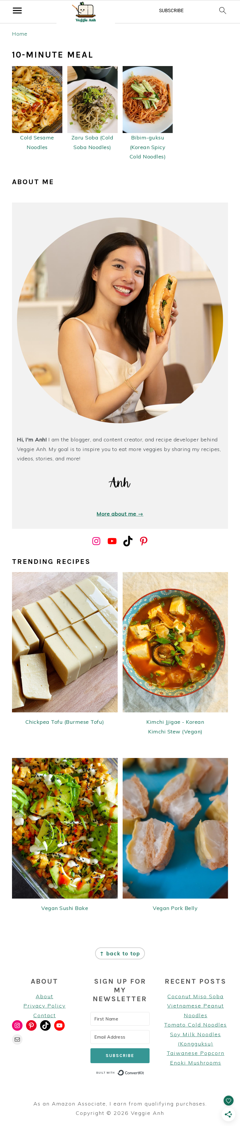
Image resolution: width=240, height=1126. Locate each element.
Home (19, 33)
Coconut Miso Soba (195, 996)
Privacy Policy (44, 1005)
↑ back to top (120, 953)
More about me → (120, 513)
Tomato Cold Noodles (195, 1024)
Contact (44, 1015)
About (44, 996)
